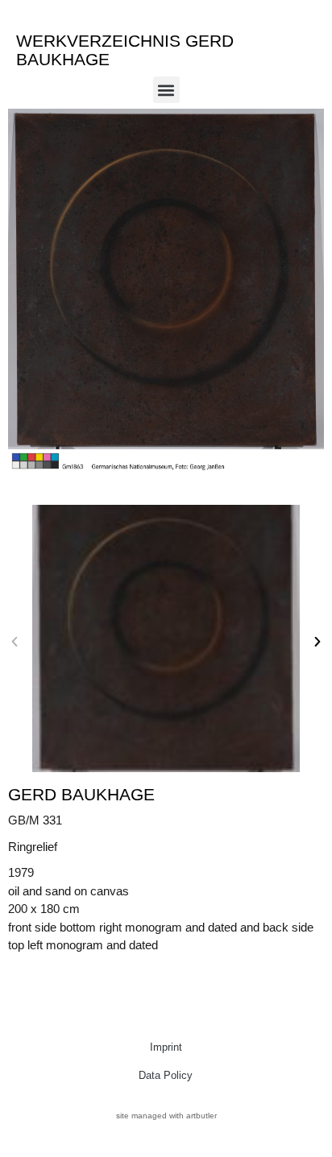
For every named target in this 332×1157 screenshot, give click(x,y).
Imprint (166, 1047)
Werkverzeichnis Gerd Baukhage (125, 49)
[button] (166, 89)
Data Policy (166, 1075)
